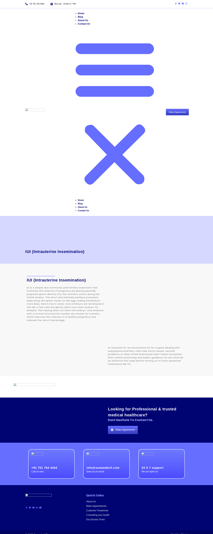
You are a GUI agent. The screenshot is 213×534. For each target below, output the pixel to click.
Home (81, 13)
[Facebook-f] (176, 3)
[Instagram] (186, 3)
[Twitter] (179, 3)
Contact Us (84, 24)
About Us (83, 20)
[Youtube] (183, 3)
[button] (115, 112)
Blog (80, 17)
